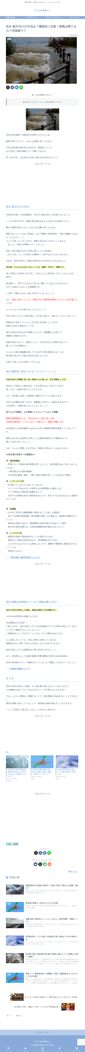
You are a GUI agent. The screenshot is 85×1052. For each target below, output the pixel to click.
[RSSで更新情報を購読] (49, 864)
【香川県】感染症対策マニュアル (25, 557)
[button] (78, 584)
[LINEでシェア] (21, 87)
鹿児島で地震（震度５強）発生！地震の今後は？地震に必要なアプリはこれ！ (41, 772)
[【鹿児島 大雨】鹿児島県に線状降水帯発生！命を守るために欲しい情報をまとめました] (17, 761)
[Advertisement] (42, 179)
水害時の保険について (20, 669)
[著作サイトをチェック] (36, 864)
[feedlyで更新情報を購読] (45, 864)
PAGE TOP (43, 1032)
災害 (9, 844)
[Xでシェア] (8, 87)
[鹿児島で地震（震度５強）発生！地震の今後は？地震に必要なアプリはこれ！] (42, 761)
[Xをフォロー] (40, 864)
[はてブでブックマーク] (17, 87)
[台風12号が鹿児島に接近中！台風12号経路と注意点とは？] (67, 761)
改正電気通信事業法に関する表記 (42, 1045)
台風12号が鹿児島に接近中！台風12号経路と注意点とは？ (66, 772)
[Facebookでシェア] (12, 87)
